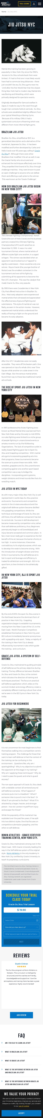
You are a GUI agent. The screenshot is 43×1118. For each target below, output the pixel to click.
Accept (21, 1113)
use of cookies (24, 1106)
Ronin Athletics (13, 853)
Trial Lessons (24, 4)
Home (4, 12)
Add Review (21, 1015)
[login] (34, 3)
